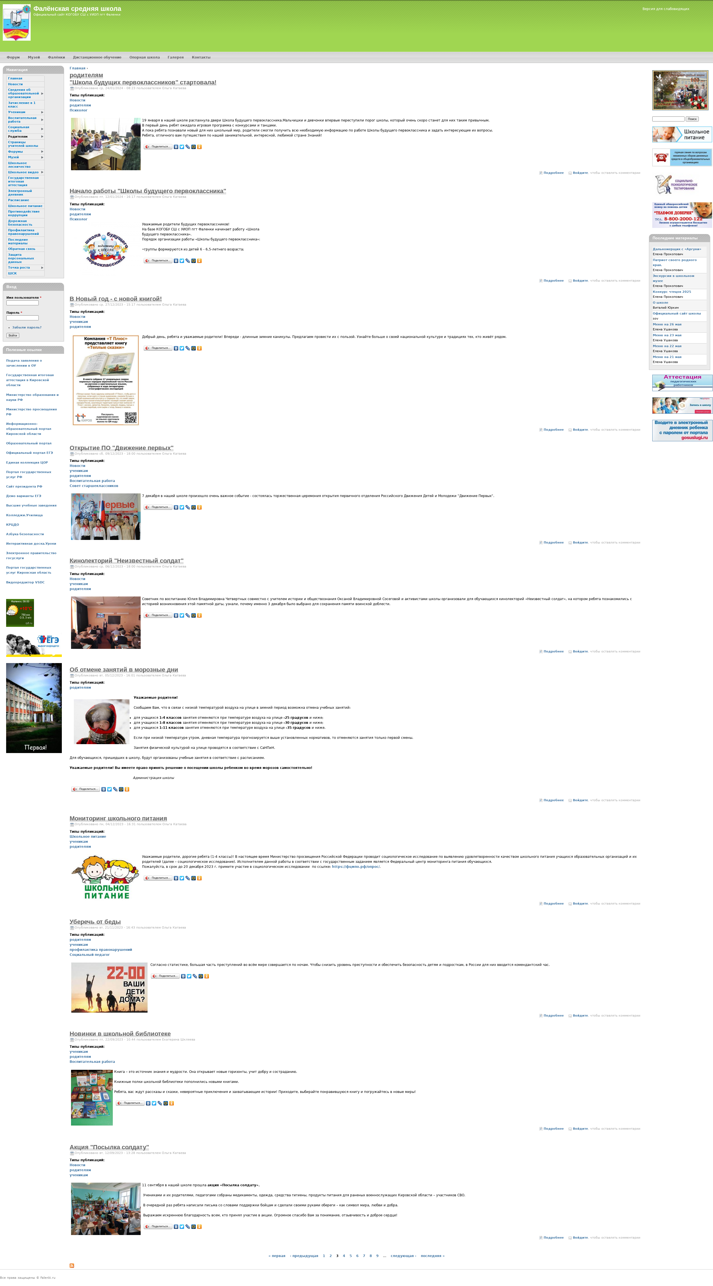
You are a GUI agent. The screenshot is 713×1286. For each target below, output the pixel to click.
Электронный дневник (20, 192)
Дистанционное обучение (97, 57)
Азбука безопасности (25, 534)
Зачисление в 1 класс (22, 104)
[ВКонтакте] (176, 146)
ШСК (12, 273)
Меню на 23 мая (667, 335)
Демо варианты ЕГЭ (23, 496)
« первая (276, 1256)
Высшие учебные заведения (31, 505)
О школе (660, 303)
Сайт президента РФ (24, 486)
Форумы (15, 152)
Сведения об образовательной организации (23, 93)
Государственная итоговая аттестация (23, 181)
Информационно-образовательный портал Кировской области (28, 429)
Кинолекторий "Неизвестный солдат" (127, 560)
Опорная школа (145, 57)
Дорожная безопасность (20, 222)
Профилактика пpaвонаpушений (23, 232)
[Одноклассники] (199, 146)
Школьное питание (88, 837)
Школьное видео (23, 172)
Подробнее (554, 173)
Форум (13, 57)
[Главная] (17, 22)
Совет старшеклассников (94, 486)
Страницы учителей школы (23, 144)
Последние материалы (18, 241)
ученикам (79, 322)
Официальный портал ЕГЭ (29, 453)
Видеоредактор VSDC (25, 582)
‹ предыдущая (304, 1256)
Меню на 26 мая (667, 324)
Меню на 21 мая (667, 357)
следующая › (403, 1256)
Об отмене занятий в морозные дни (124, 669)
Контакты (201, 57)
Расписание (18, 200)
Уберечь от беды (95, 921)
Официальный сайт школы (677, 313)
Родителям (18, 136)
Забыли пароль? (26, 327)
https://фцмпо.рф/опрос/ (356, 867)
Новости (77, 100)
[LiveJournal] (188, 146)
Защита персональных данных (21, 258)
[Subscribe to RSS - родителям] (72, 1267)
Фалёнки (56, 57)
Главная (78, 68)
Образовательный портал (29, 443)
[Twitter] (182, 146)
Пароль (14, 313)
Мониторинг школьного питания (118, 818)
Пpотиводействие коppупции (24, 213)
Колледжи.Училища (24, 515)
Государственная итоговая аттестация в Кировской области (30, 380)
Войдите (580, 173)
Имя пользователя (23, 297)
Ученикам (16, 112)
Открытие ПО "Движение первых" (122, 447)
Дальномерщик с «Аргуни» (677, 249)
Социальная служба (18, 129)
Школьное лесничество (19, 165)
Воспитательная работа (92, 481)
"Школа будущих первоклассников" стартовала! (143, 82)
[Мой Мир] (194, 146)
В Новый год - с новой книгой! (116, 298)
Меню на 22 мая (667, 346)
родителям (80, 105)
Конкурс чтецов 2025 (672, 292)
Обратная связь (21, 249)
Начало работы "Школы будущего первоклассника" (148, 190)
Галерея (176, 57)
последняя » (433, 1256)
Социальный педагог (90, 955)
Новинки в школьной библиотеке (120, 1033)
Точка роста (19, 267)
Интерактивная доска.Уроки (31, 543)
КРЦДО (12, 525)
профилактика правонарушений (101, 950)
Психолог (78, 110)
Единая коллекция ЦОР (27, 462)
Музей (34, 57)
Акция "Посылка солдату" (109, 1147)
